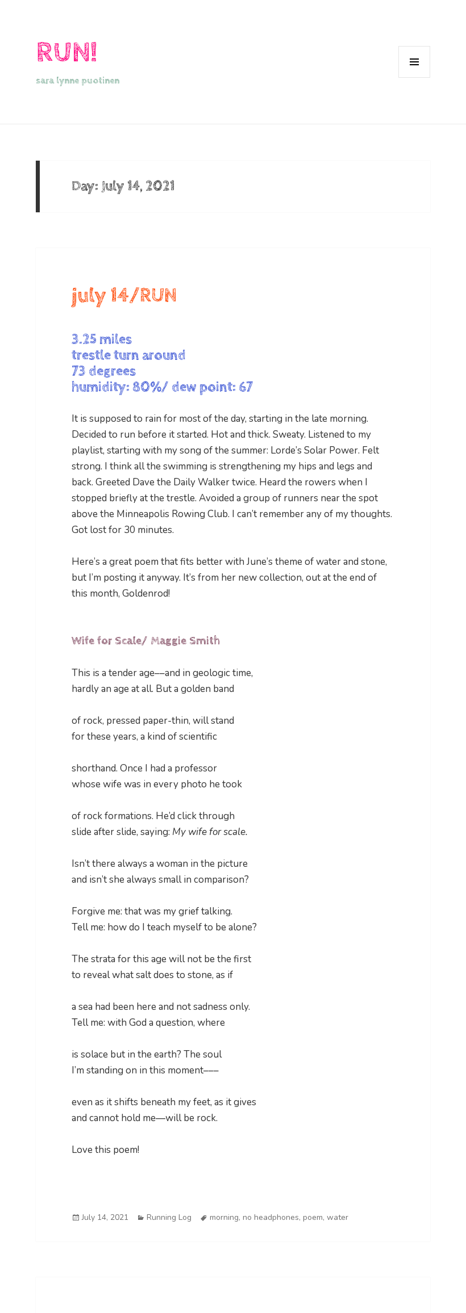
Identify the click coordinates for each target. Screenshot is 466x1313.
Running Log (169, 1217)
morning (224, 1217)
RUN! (66, 52)
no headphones (271, 1217)
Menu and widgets (414, 77)
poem (313, 1217)
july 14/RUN (124, 295)
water (337, 1217)
